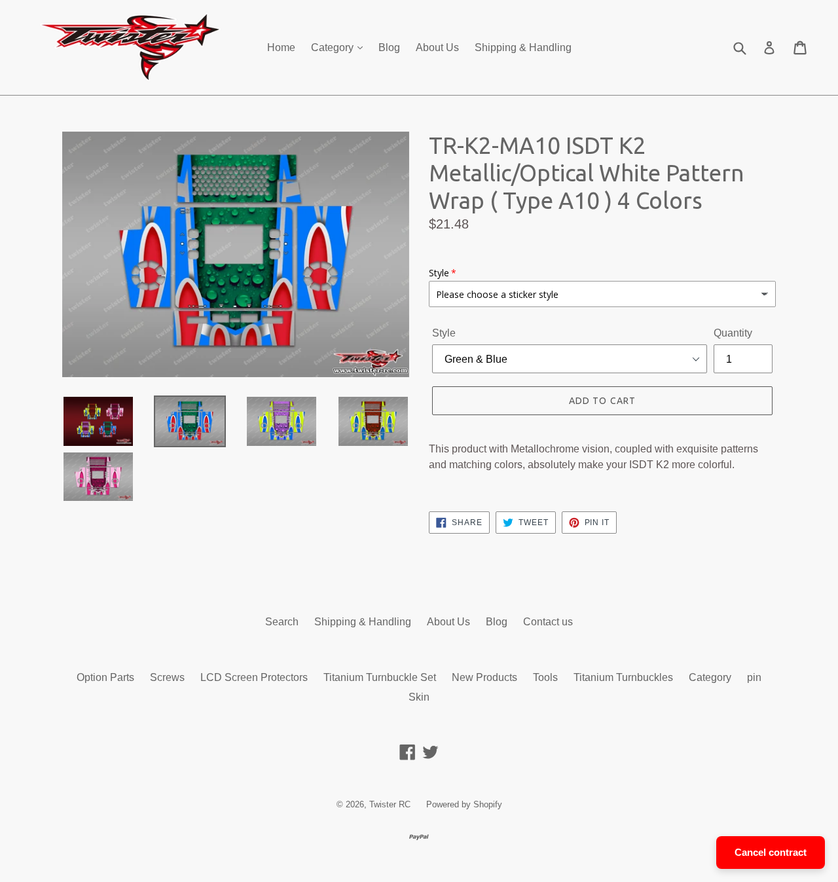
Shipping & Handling (523, 47)
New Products (484, 677)
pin (754, 677)
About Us (437, 47)
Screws (167, 677)
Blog (389, 47)
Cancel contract (771, 852)
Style (444, 333)
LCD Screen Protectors (254, 677)
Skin (419, 697)
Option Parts (105, 677)
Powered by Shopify (464, 804)
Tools (545, 677)
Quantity (733, 333)
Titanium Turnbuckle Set (379, 677)
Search (282, 621)
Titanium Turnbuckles (623, 677)
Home (281, 47)
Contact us (548, 621)
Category (333, 47)
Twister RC (389, 804)
